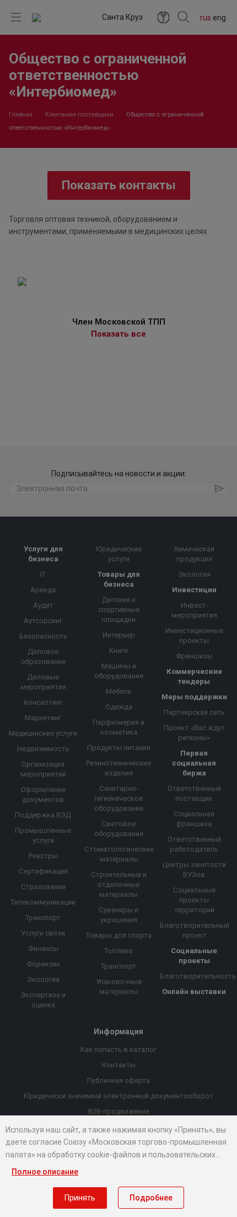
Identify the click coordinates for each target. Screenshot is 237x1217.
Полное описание (45, 1171)
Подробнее (151, 1197)
